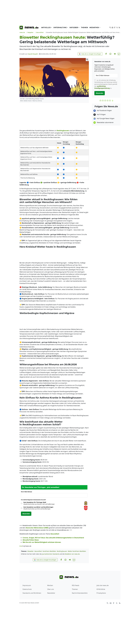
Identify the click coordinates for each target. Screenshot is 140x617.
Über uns (50, 589)
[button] (90, 54)
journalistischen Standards (50, 554)
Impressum (27, 585)
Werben (50, 585)
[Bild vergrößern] (87, 59)
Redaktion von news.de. (72, 554)
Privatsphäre (101, 593)
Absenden (26, 514)
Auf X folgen (101, 114)
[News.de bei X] (117, 27)
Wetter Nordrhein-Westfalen (77, 551)
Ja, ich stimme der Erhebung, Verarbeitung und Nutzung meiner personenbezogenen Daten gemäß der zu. (105, 84)
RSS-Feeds (75, 585)
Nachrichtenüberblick (80, 593)
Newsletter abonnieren (105, 122)
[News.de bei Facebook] (115, 27)
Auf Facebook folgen (104, 110)
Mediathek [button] (94, 27)
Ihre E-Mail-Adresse (27, 492)
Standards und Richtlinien (32, 593)
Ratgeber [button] (74, 27)
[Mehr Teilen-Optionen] (118, 54)
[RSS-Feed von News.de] (119, 27)
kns (21, 546)
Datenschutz (27, 589)
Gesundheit (38, 551)
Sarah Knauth (33, 54)
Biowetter (31, 551)
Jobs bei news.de (103, 585)
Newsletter (51, 593)
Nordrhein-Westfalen (49, 551)
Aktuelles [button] (46, 27)
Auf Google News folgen (105, 118)
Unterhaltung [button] (60, 27)
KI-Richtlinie (101, 589)
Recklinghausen (62, 551)
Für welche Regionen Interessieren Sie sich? (34, 500)
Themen (84, 27)
